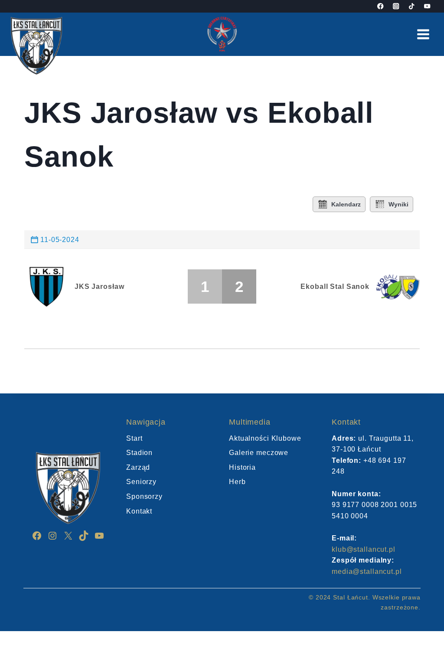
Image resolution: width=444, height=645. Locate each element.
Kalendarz (346, 204)
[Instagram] (396, 6)
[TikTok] (411, 6)
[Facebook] (380, 6)
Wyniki (398, 204)
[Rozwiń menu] (423, 34)
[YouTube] (427, 6)
